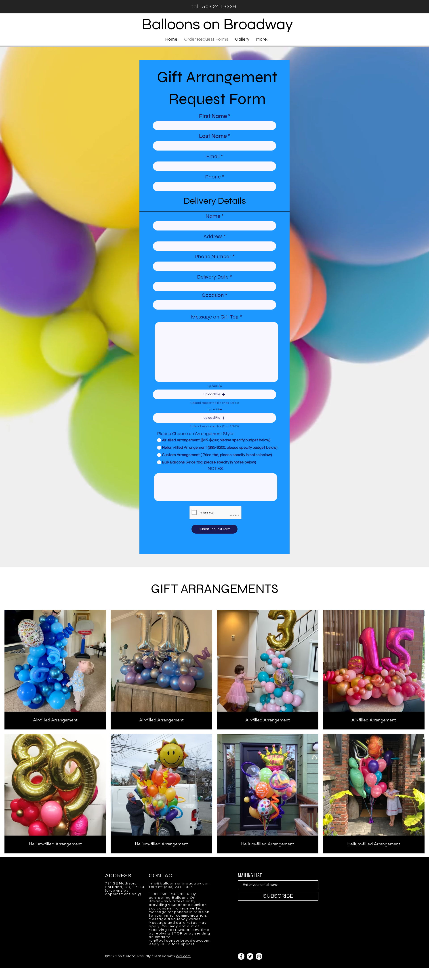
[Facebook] (241, 956)
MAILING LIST (250, 875)
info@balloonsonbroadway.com (180, 883)
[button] (214, 394)
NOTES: (216, 468)
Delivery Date (213, 277)
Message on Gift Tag (215, 317)
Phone (213, 177)
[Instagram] (259, 956)
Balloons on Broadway (217, 24)
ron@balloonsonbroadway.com (179, 940)
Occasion (213, 295)
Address (213, 236)
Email (213, 156)
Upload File (215, 386)
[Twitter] (250, 956)
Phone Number (213, 256)
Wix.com (183, 956)
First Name (213, 116)
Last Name (213, 136)
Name (213, 216)
